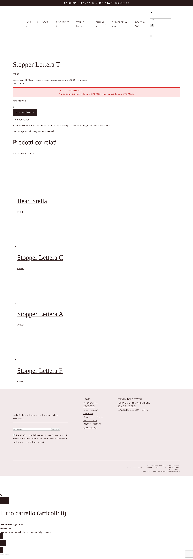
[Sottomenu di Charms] (105, 24)
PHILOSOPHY (90, 402)
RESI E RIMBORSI (126, 406)
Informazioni (23, 119)
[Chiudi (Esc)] (8, 554)
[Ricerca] (152, 25)
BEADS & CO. (90, 420)
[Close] (4, 500)
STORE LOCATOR (92, 424)
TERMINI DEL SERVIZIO (129, 399)
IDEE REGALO (90, 410)
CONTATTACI (90, 427)
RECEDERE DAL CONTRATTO (132, 410)
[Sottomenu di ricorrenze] (70, 24)
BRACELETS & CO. (93, 417)
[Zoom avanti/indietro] (1, 554)
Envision (177, 469)
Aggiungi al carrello (25, 112)
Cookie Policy (156, 471)
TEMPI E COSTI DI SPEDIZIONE (133, 402)
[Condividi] (5, 554)
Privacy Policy (146, 471)
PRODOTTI (89, 406)
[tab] (98, 119)
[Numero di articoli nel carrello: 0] (151, 36)
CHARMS (88, 413)
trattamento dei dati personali (28, 442)
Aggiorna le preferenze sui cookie (170, 471)
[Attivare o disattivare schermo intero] (3, 554)
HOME (86, 399)
